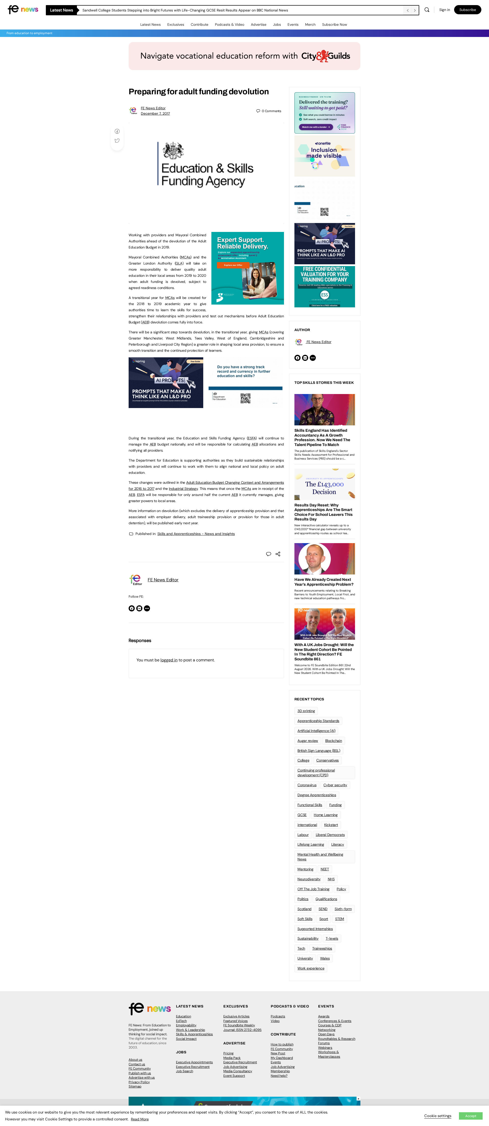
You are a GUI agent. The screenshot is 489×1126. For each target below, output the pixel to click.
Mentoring (305, 869)
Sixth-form (343, 909)
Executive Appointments (194, 1062)
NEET (325, 869)
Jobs (277, 24)
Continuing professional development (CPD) (316, 772)
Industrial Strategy (183, 488)
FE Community (140, 1068)
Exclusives (175, 24)
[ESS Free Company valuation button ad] (324, 286)
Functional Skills (309, 805)
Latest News (150, 24)
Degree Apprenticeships (316, 795)
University (305, 958)
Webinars (325, 1047)
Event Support (234, 1075)
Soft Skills (304, 918)
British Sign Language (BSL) (318, 750)
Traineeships (322, 948)
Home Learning (326, 815)
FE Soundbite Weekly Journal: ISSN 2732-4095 (242, 1027)
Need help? (279, 1075)
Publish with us (140, 1073)
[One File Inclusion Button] (324, 155)
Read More (140, 1119)
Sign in (444, 9)
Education (183, 1016)
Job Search (184, 1071)
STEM (339, 918)
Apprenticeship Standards (318, 720)
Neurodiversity (309, 879)
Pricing (228, 1053)
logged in (169, 660)
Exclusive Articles (236, 1016)
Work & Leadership (190, 1030)
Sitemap (135, 1086)
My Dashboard (282, 1058)
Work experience (310, 968)
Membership (280, 1071)
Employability (186, 1025)
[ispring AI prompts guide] (166, 405)
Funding (335, 805)
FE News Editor (153, 108)
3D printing (306, 711)
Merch (310, 24)
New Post (278, 1053)
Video (275, 1021)
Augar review (307, 740)
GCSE (302, 815)
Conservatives (327, 760)
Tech (301, 948)
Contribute (199, 24)
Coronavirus (306, 785)
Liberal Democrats (330, 834)
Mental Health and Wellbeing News (320, 856)
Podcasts (278, 1016)
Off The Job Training (313, 889)
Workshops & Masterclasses (329, 1054)
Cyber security (335, 785)
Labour (303, 834)
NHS (331, 879)
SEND (323, 909)
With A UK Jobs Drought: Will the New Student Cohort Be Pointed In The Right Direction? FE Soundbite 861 (169, 10)
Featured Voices (235, 1021)
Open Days (326, 1034)
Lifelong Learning (310, 844)
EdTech (181, 1021)
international (307, 824)
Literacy (337, 844)
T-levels (332, 938)
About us (135, 1059)
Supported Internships (315, 928)
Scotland (304, 909)
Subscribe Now (334, 24)
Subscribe (467, 9)
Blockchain (333, 740)
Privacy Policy (139, 1082)
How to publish (282, 1044)
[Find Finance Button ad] (324, 112)
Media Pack (232, 1058)
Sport (323, 918)
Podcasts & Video (229, 24)
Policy (341, 889)
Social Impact (186, 1039)
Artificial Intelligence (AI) (316, 730)
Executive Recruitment (193, 1067)
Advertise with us (142, 1077)
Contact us (137, 1064)
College (303, 760)
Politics (302, 899)
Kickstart (331, 824)
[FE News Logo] (23, 9)
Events (293, 24)
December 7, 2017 (155, 113)
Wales (325, 958)
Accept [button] (470, 1116)
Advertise (258, 24)
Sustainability (308, 938)
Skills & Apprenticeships (194, 1034)
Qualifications (326, 899)
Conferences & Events (334, 1021)
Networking (326, 1030)
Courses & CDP (330, 1025)
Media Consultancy (237, 1071)
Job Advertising (235, 1067)
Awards (324, 1016)
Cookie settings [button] (437, 1115)
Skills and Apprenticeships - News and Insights (196, 533)
